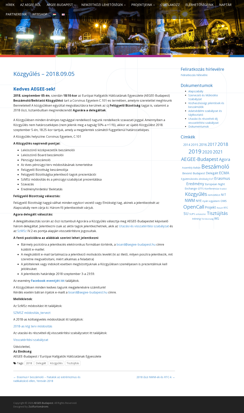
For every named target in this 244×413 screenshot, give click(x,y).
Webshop (39, 14)
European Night (215, 184)
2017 (212, 144)
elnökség (204, 179)
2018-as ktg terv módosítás (32, 326)
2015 (194, 144)
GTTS (201, 188)
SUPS (192, 214)
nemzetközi (214, 195)
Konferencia (212, 188)
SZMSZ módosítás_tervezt (32, 313)
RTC (226, 207)
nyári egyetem (211, 201)
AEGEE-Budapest (60, 5)
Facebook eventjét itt (47, 281)
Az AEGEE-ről (30, 5)
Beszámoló (215, 166)
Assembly (187, 167)
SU (186, 213)
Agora (224, 159)
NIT (223, 195)
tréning (196, 218)
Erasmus (222, 178)
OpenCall (193, 206)
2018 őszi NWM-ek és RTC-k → (155, 377)
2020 (207, 152)
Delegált (41, 363)
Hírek (10, 5)
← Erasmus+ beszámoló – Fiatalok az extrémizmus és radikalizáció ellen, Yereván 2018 (46, 379)
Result (220, 207)
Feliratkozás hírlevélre (194, 75)
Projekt (210, 207)
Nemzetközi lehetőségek (102, 5)
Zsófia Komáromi (38, 406)
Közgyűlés (56, 363)
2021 (218, 152)
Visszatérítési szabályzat (30, 340)
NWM (190, 200)
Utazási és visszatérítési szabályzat (144, 226)
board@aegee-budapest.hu (136, 244)
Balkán (197, 167)
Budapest (199, 173)
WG (216, 219)
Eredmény (195, 183)
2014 (186, 145)
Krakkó (223, 188)
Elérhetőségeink (199, 5)
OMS (224, 201)
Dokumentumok (198, 126)
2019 (195, 151)
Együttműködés (189, 179)
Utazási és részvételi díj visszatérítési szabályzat (203, 121)
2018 (29, 363)
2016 (203, 144)
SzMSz (22, 231)
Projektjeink (142, 5)
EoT (211, 179)
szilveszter (201, 214)
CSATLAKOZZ (170, 5)
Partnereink (16, 14)
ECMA (224, 172)
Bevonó (187, 173)
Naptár (225, 5)
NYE (199, 201)
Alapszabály (195, 91)
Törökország (207, 219)
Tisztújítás (73, 363)
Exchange (191, 188)
